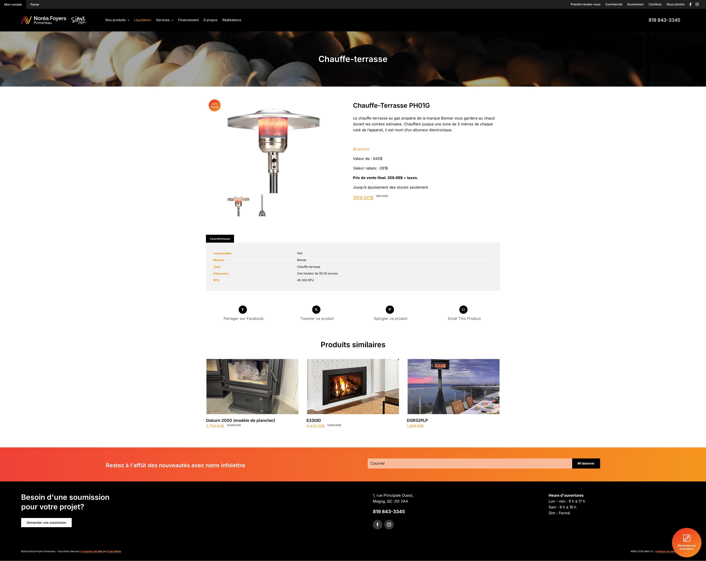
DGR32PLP (417, 420)
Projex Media (114, 551)
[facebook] (377, 524)
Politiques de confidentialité (670, 551)
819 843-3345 (389, 511)
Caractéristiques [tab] (220, 238)
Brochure (361, 149)
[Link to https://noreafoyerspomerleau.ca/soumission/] (686, 542)
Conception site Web (91, 551)
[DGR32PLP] (454, 362)
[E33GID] (353, 362)
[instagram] (389, 524)
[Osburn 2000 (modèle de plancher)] (252, 362)
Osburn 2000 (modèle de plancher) (240, 420)
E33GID (313, 420)
